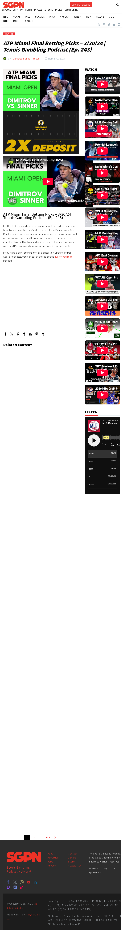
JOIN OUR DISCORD (81, 4)
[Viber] (36, 333)
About (51, 853)
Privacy (52, 865)
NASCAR (64, 16)
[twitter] (15, 882)
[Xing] (43, 333)
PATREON (26, 9)
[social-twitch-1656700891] (8, 887)
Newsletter (74, 865)
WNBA (77, 16)
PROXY (38, 9)
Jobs (50, 861)
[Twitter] (99, 24)
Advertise (53, 857)
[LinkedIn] (30, 333)
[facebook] (8, 882)
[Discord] (119, 24)
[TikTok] (109, 24)
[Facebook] (5, 333)
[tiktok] (22, 887)
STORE (49, 9)
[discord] (15, 887)
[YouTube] (114, 24)
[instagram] (22, 882)
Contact (72, 853)
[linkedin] (35, 882)
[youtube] (28, 882)
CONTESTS (71, 9)
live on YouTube (63, 256)
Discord (72, 857)
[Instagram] (104, 24)
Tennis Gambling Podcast (25, 58)
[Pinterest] (18, 333)
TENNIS (9, 33)
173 (48, 837)
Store (71, 861)
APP (15, 9)
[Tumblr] (24, 333)
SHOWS (6, 9)
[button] (118, 5)
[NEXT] (55, 837)
